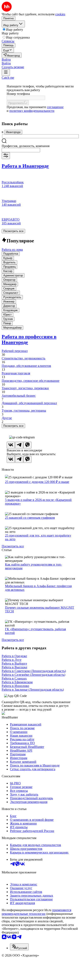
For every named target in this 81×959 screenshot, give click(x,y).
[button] (6, 59)
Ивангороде (13, 132)
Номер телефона (18, 94)
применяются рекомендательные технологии (36, 911)
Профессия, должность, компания (25, 146)
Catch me (8, 77)
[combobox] (21, 150)
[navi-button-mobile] (6, 72)
